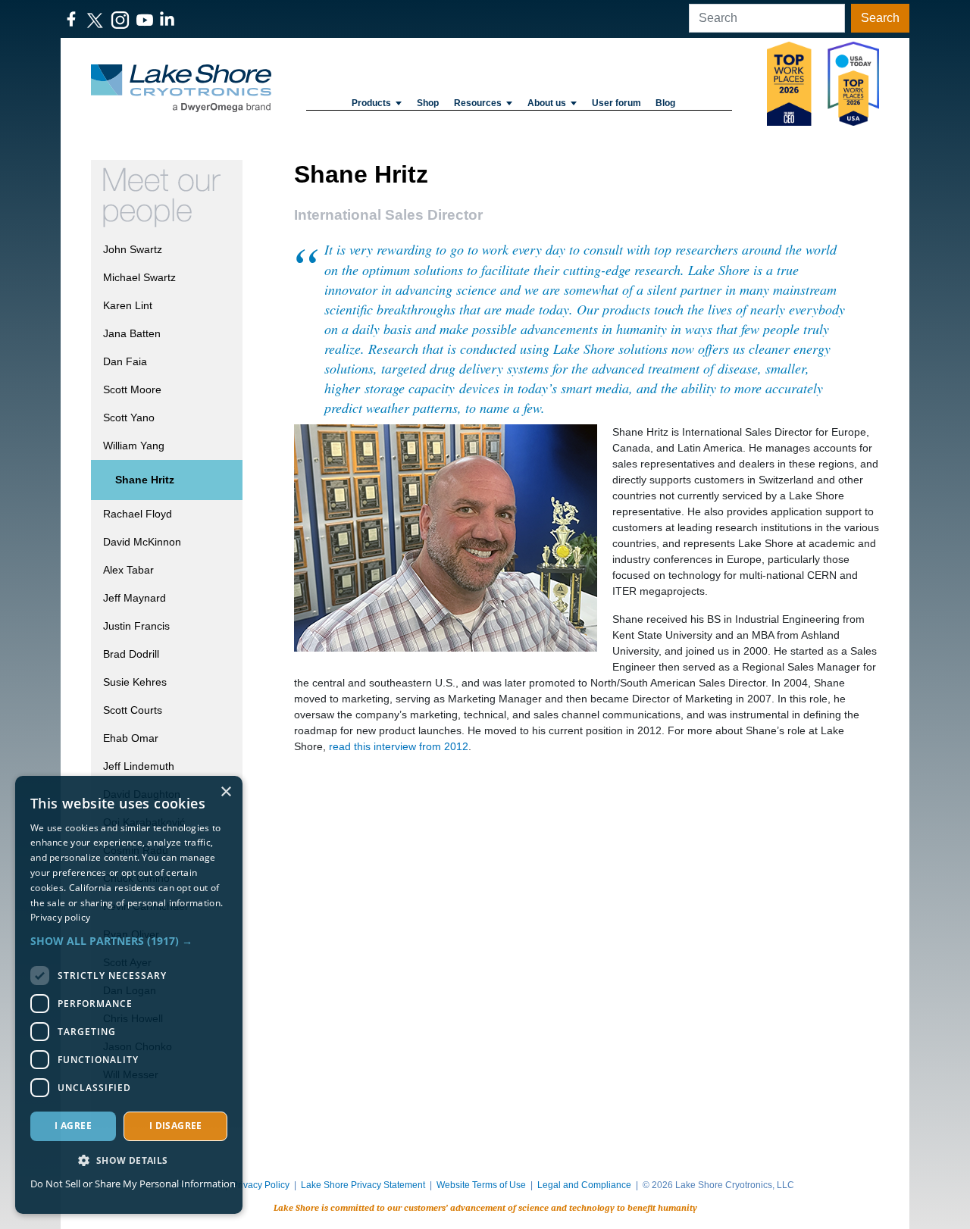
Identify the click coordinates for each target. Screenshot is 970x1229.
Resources (478, 103)
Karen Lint (127, 305)
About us (546, 103)
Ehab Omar (130, 738)
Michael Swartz (139, 277)
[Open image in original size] (181, 88)
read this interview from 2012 (398, 746)
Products (371, 103)
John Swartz (132, 249)
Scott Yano (129, 417)
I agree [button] (73, 1125)
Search (880, 17)
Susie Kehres (135, 682)
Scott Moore (132, 389)
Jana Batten (132, 333)
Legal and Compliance (584, 1185)
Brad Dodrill (131, 654)
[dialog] (128, 995)
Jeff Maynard (134, 598)
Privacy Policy (260, 1185)
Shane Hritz (144, 480)
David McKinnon (142, 542)
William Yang (133, 445)
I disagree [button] (175, 1125)
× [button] (225, 792)
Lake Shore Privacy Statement (363, 1185)
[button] (128, 941)
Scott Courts (132, 710)
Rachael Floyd (137, 514)
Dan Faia (125, 361)
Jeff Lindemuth (138, 766)
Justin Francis (136, 626)
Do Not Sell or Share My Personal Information (133, 1183)
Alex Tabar (128, 570)
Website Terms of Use (481, 1185)
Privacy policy (60, 917)
